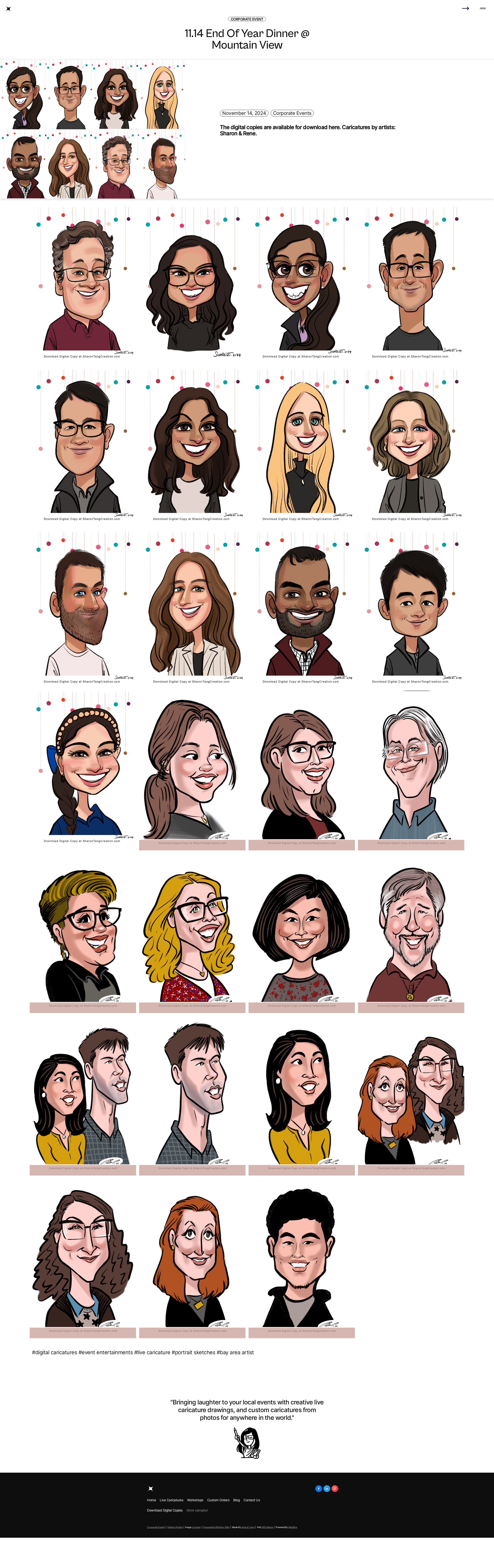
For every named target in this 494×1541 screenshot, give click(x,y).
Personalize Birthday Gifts (216, 1527)
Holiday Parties (175, 1527)
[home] (8, 8)
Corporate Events (292, 113)
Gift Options (267, 1527)
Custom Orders (218, 1500)
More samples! (197, 1510)
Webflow (292, 1527)
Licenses (196, 1527)
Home (151, 1500)
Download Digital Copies (165, 1510)
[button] (482, 8)
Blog (236, 1500)
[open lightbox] (83, 286)
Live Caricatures (171, 1500)
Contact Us (252, 1500)
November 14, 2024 (244, 113)
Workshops (195, 1500)
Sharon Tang (247, 1527)
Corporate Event (247, 19)
